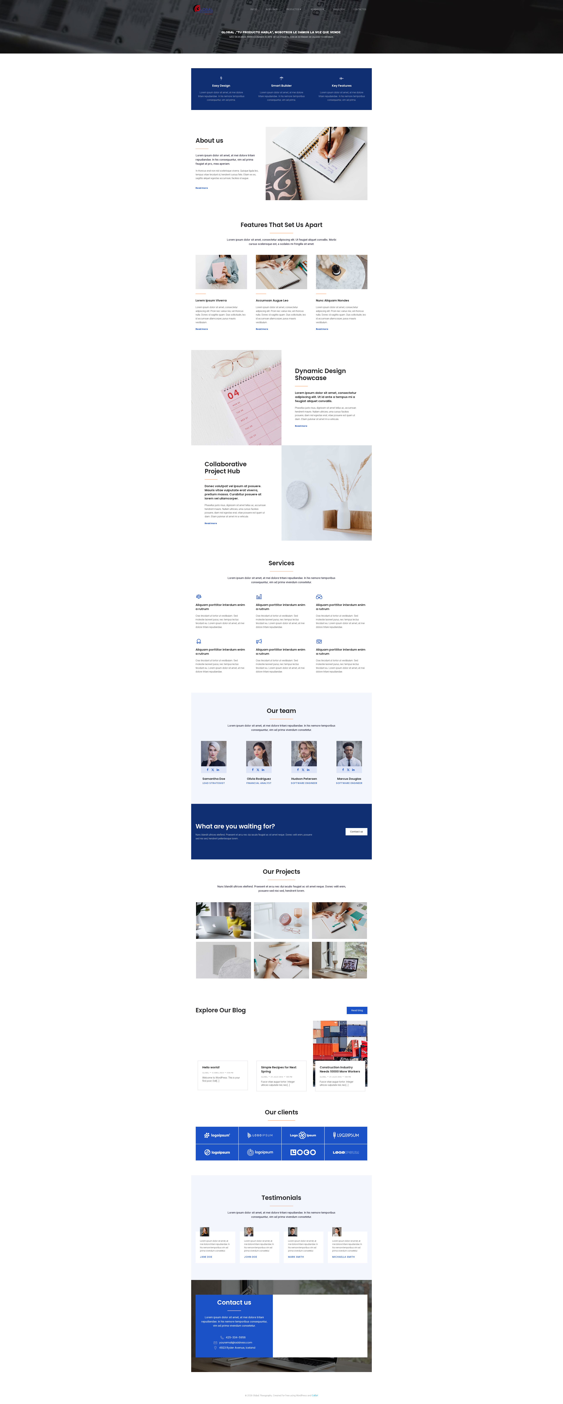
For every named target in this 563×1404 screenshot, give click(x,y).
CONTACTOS (359, 9)
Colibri (315, 1395)
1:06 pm (289, 1077)
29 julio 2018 (277, 1077)
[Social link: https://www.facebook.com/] (208, 769)
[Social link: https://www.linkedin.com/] (219, 769)
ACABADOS (316, 9)
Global (205, 1073)
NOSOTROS (272, 9)
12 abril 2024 (218, 1073)
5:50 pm (230, 1073)
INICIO (253, 9)
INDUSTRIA (339, 9)
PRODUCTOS (292, 9)
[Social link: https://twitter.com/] (213, 769)
